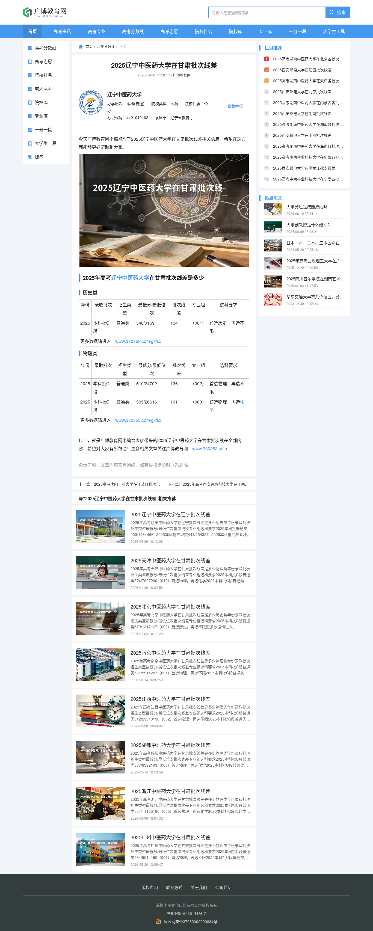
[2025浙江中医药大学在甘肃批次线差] (100, 803)
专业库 (265, 31)
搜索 (341, 12)
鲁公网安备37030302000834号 (190, 921)
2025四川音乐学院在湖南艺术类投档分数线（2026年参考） (315, 278)
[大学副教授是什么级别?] (273, 227)
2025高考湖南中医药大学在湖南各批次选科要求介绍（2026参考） (309, 124)
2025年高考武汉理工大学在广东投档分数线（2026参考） (315, 260)
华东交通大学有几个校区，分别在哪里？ (315, 297)
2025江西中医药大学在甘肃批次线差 (170, 698)
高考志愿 (169, 31)
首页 (32, 31)
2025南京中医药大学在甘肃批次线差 (170, 652)
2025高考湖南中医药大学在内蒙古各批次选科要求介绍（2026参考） (309, 102)
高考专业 (96, 31)
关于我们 (199, 887)
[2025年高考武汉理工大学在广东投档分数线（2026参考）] (273, 263)
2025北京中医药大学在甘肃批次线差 (170, 606)
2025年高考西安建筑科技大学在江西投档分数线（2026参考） (235, 484)
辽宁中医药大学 (124, 94)
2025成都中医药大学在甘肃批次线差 (170, 744)
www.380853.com (209, 448)
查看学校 (235, 105)
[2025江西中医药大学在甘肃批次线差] (100, 711)
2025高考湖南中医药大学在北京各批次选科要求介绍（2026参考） (309, 58)
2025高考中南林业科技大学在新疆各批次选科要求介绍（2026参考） (309, 157)
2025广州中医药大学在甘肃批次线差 (170, 837)
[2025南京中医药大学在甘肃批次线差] (100, 664)
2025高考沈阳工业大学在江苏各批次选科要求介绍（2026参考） (148, 484)
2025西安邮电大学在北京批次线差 (302, 91)
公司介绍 (223, 887)
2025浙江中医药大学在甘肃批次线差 (170, 790)
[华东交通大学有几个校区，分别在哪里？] (273, 299)
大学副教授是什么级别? (308, 224)
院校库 (235, 31)
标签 (39, 157)
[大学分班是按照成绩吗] (273, 209)
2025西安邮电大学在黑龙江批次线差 (304, 168)
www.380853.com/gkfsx (138, 341)
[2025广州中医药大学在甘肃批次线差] (100, 849)
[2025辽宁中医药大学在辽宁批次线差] (100, 526)
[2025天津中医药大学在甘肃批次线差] (100, 572)
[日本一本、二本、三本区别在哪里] (273, 245)
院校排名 (203, 31)
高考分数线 (133, 31)
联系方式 (174, 887)
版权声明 (149, 887)
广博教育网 (182, 75)
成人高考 (43, 88)
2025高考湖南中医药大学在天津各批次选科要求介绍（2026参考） (309, 80)
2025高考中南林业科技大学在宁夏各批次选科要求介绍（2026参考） (309, 179)
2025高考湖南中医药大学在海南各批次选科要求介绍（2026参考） (309, 146)
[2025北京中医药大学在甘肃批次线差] (100, 618)
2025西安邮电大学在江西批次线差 (302, 69)
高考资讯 (62, 31)
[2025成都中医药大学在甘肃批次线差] (100, 757)
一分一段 (297, 31)
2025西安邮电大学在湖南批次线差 (302, 113)
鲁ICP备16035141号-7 (186, 913)
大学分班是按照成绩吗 (306, 206)
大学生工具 (334, 31)
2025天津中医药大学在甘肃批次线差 (170, 560)
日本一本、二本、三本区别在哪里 (315, 242)
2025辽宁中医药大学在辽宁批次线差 (170, 514)
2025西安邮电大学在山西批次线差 (302, 135)
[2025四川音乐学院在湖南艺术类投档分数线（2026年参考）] (273, 281)
